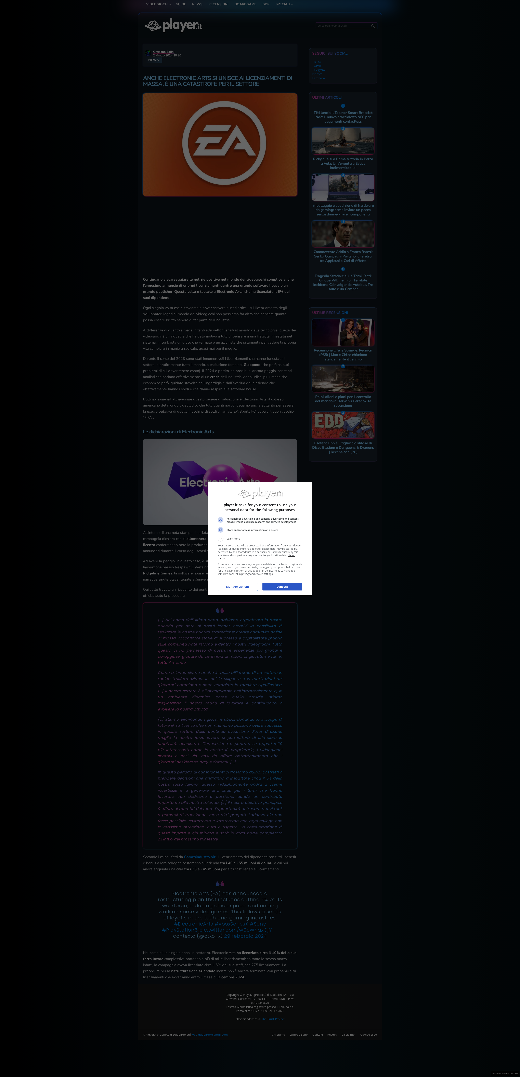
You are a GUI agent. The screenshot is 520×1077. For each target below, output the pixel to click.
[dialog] (260, 538)
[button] (260, 539)
